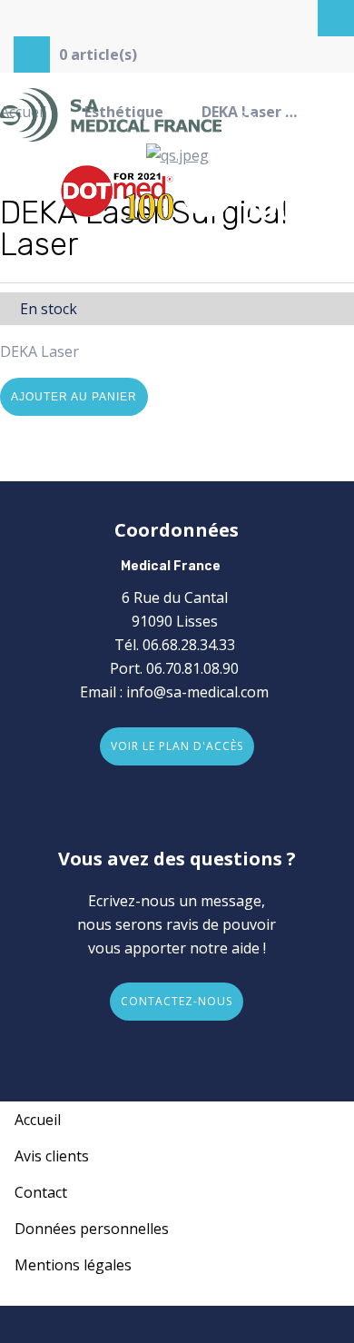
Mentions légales (73, 1265)
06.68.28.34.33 (189, 645)
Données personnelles (92, 1229)
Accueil (38, 1120)
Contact (41, 1192)
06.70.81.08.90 (192, 668)
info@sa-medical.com (197, 692)
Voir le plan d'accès (177, 746)
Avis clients (52, 1156)
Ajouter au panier (74, 396)
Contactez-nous (176, 1001)
